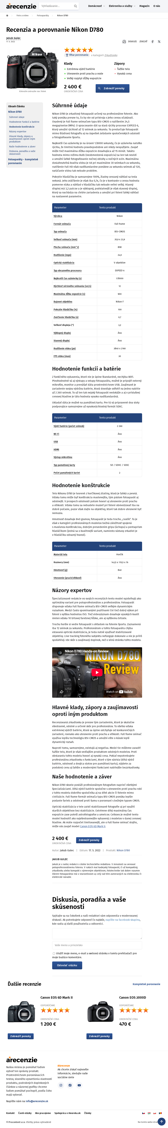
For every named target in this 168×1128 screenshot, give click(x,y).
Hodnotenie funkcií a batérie (24, 122)
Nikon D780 (15, 112)
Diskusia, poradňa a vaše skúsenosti (22, 152)
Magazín (144, 6)
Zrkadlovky (111, 55)
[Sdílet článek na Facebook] (153, 42)
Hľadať (76, 6)
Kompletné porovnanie (146, 984)
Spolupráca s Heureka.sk (67, 1113)
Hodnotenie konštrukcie (21, 127)
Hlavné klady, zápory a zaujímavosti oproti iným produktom (22, 139)
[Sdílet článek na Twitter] (159, 42)
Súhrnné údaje (16, 117)
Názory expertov (17, 132)
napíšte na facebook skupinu (122, 920)
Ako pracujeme (43, 1113)
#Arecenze (64, 1065)
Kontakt (10, 1113)
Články (87, 1113)
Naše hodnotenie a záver (22, 147)
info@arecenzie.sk (37, 1101)
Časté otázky (25, 1113)
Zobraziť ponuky (114, 88)
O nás (156, 6)
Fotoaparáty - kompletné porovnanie (23, 161)
